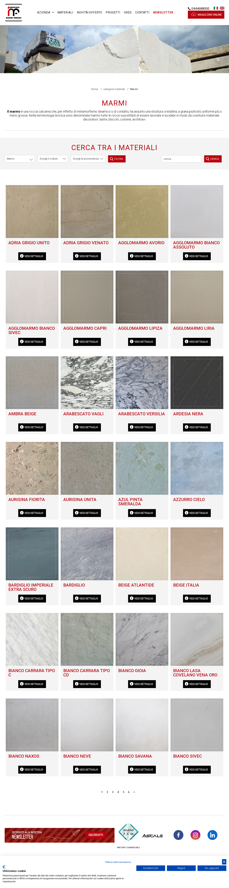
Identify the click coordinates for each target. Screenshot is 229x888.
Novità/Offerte (89, 12)
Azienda (43, 12)
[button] (163, 12)
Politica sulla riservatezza (118, 862)
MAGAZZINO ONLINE (210, 14)
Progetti (113, 12)
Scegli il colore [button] (49, 158)
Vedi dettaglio (34, 256)
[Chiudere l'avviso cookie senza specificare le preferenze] (224, 862)
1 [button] (102, 792)
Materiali (65, 12)
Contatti (142, 12)
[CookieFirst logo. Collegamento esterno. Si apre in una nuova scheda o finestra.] (4, 867)
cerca (214, 158)
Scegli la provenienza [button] (86, 158)
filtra (118, 158)
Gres (128, 12)
